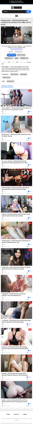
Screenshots (9, 58)
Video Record (14, 74)
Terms (25, 414)
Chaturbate (23, 74)
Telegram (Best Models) (16, 1)
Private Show (6, 77)
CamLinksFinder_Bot (16, 49)
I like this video (10, 52)
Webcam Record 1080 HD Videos (14, 423)
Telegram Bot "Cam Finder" (17, 2)
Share (16, 58)
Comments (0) (24, 58)
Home (8, 414)
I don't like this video (12, 52)
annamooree (10, 81)
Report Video (21, 55)
